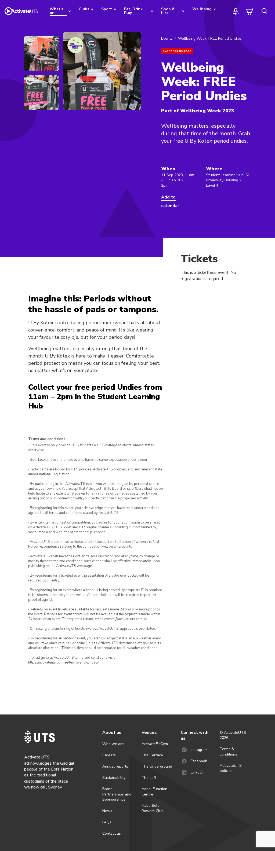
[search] (264, 11)
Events (167, 38)
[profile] (236, 11)
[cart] (250, 11)
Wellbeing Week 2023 (207, 111)
